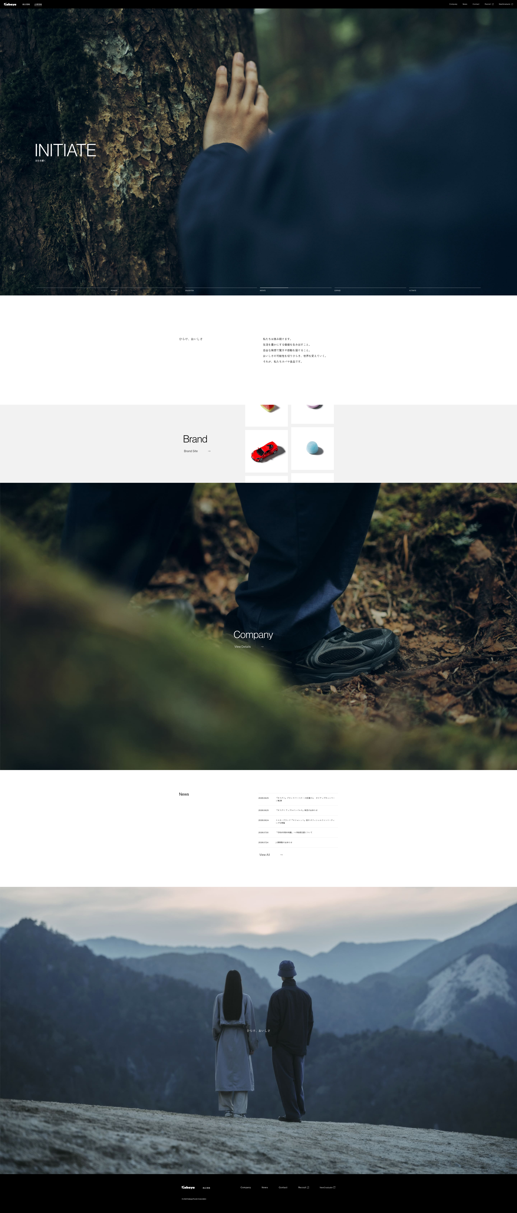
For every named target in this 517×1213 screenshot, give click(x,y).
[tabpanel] (258, 151)
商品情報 (26, 4)
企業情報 (38, 4)
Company (453, 4)
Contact (476, 4)
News (465, 4)
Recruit (488, 4)
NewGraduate (504, 4)
